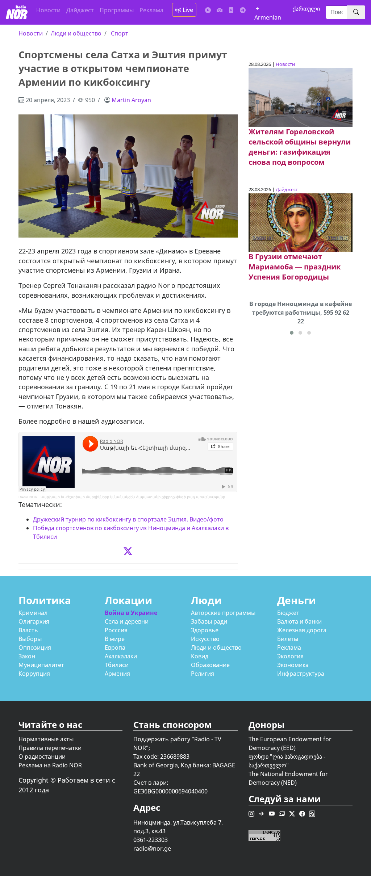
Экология (290, 656)
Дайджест (80, 10)
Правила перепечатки (50, 748)
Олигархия (33, 621)
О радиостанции (42, 756)
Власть (28, 630)
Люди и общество (76, 33)
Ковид (199, 656)
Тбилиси (117, 665)
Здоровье (204, 630)
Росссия (116, 630)
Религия (202, 674)
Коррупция (34, 674)
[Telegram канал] (243, 10)
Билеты (287, 639)
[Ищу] (356, 12)
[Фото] (219, 10)
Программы (117, 10)
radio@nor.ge (152, 848)
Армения (117, 674)
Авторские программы (223, 613)
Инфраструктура (300, 674)
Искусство (205, 639)
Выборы (30, 639)
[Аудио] (208, 10)
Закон (26, 656)
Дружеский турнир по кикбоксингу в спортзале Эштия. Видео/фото (128, 519)
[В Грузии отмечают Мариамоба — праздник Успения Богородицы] (301, 222)
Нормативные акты (46, 739)
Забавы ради (209, 621)
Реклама (151, 10)
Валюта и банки (299, 621)
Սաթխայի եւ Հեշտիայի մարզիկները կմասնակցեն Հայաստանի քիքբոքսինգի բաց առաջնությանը (133, 497)
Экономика (293, 665)
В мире (115, 639)
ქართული (306, 9)
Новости (48, 10)
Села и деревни (127, 621)
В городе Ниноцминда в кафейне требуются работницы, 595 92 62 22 (300, 312)
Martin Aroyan (131, 100)
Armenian (267, 17)
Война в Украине (131, 613)
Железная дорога (301, 630)
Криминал (32, 613)
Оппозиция (34, 647)
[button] (291, 332)
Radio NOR (27, 497)
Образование (210, 665)
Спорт (119, 33)
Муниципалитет (41, 665)
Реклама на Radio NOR (50, 765)
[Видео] (231, 10)
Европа (115, 647)
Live (187, 10)
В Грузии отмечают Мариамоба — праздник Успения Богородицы (295, 267)
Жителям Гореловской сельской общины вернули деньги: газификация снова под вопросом (300, 147)
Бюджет (288, 613)
